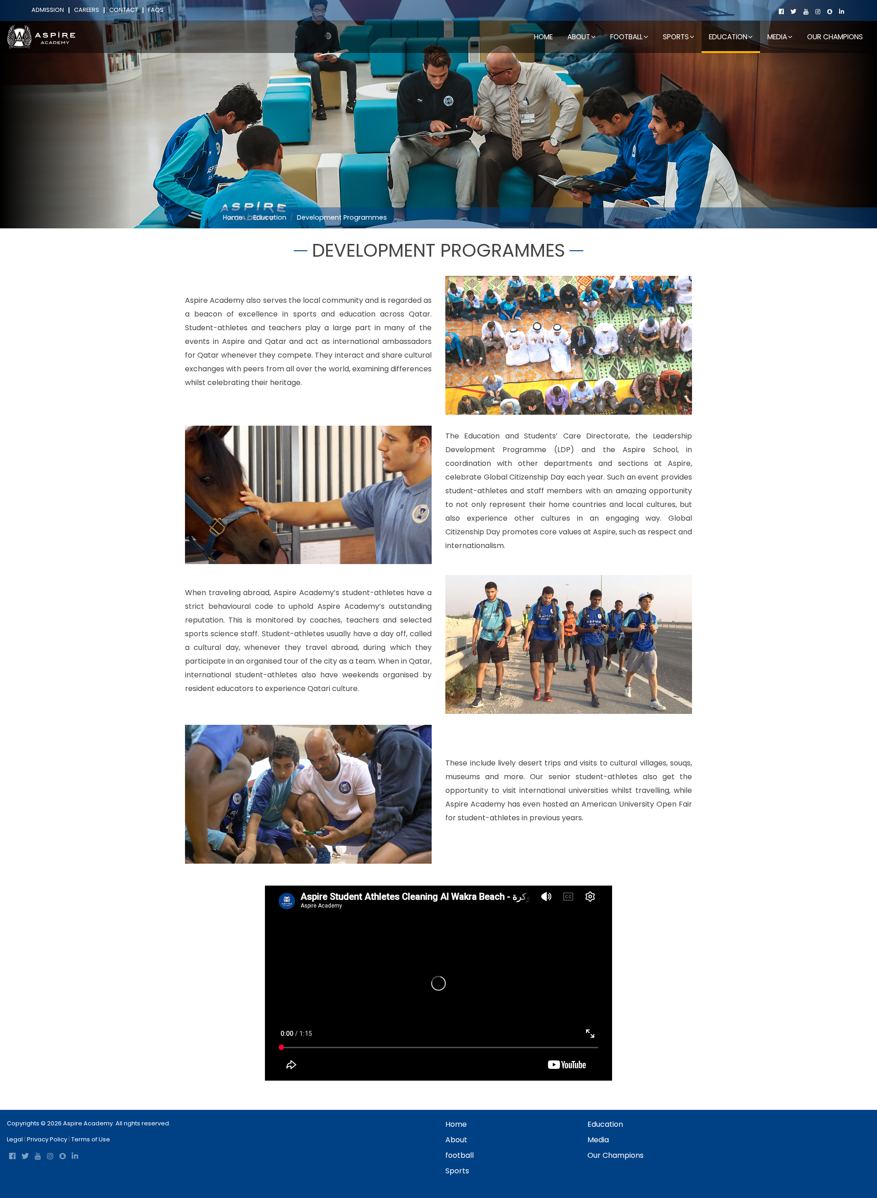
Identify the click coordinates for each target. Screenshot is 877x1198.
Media (598, 1140)
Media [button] (777, 37)
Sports (457, 1171)
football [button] (626, 37)
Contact (123, 10)
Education (269, 217)
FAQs (156, 10)
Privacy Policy (47, 1139)
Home (543, 37)
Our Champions (835, 37)
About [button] (578, 37)
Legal (15, 1139)
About (456, 1140)
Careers (86, 10)
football (459, 1155)
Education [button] (728, 37)
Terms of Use (90, 1139)
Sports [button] (676, 37)
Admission (48, 10)
